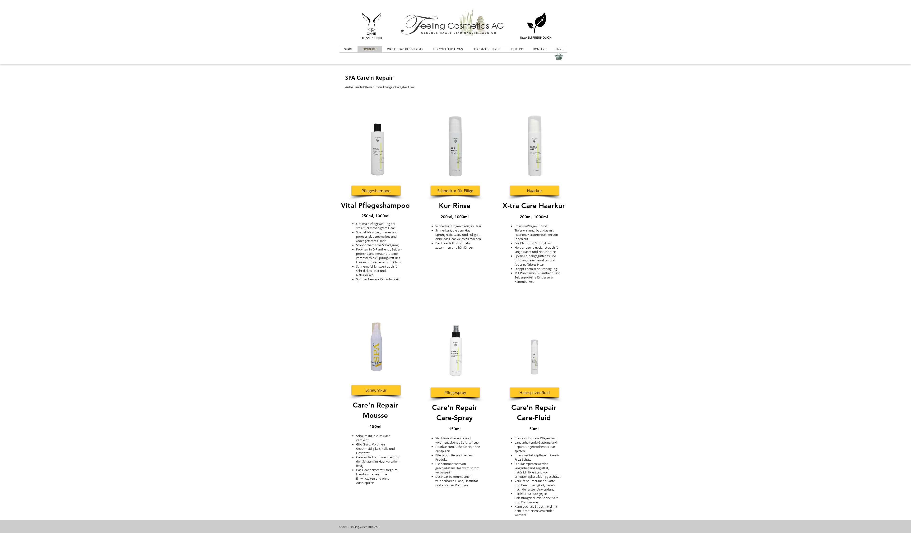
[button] (376, 190)
